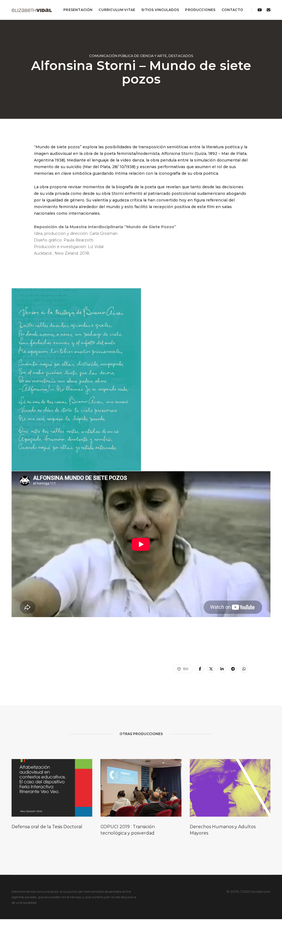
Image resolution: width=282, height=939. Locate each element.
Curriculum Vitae (117, 10)
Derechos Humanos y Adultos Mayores (223, 830)
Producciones (200, 10)
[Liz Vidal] (32, 9)
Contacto (232, 10)
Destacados (181, 56)
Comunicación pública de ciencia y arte (128, 56)
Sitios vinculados (160, 10)
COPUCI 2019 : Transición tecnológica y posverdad (128, 830)
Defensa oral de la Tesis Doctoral (47, 826)
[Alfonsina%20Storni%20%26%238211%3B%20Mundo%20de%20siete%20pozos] (200, 669)
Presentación (78, 10)
